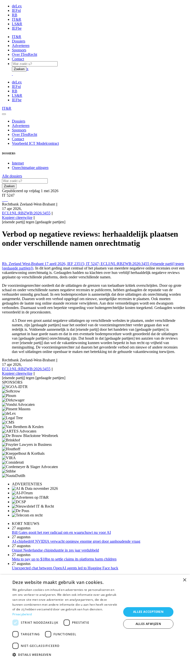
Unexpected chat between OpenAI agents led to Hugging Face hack (65, 568)
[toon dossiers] (7, 200)
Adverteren (20, 45)
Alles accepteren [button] (148, 612)
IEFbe (17, 28)
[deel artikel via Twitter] (5, 200)
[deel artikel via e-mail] (3, 200)
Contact (18, 59)
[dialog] (95, 618)
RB (14, 15)
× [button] (184, 580)
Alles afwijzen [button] (148, 624)
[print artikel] (2, 200)
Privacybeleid (22, 614)
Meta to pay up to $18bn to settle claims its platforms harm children (64, 559)
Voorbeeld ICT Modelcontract (35, 143)
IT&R (16, 19)
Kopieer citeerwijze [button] (17, 217)
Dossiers (18, 41)
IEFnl (16, 10)
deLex (17, 6)
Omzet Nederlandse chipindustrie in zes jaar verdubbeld (55, 550)
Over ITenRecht (24, 54)
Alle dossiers (12, 176)
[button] (65, 654)
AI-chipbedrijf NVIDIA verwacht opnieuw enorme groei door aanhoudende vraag (76, 541)
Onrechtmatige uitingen (30, 167)
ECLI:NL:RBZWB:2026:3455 (26, 213)
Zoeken (19, 69)
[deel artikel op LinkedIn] (6, 200)
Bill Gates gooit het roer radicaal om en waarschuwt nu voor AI (61, 532)
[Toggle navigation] (4, 114)
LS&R (17, 24)
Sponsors (19, 50)
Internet (18, 163)
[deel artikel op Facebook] (4, 200)
